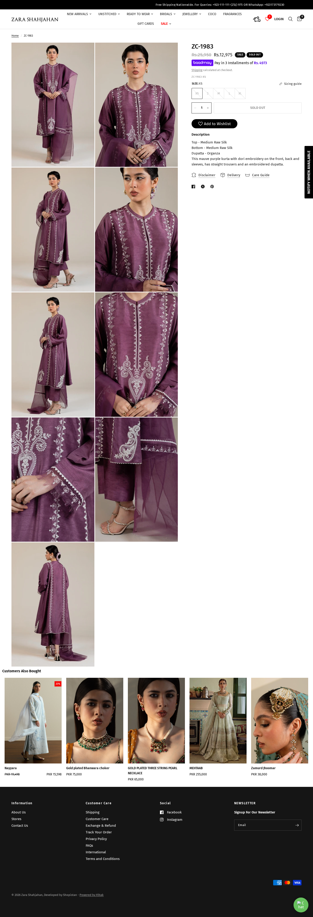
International (96, 852)
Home (15, 35)
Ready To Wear (138, 14)
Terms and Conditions (103, 859)
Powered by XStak (92, 895)
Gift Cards (145, 24)
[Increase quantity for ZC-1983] (207, 108)
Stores (16, 819)
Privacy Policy (96, 839)
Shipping (197, 70)
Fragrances (232, 14)
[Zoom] (84, 52)
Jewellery (190, 14)
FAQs (89, 845)
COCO (212, 14)
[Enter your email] (297, 825)
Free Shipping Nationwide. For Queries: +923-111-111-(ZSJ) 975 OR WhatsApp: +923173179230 (173, 4)
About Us (18, 812)
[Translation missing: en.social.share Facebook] (194, 186)
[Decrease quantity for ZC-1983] (195, 108)
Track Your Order (99, 832)
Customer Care (99, 803)
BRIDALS (166, 14)
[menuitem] (79, 14)
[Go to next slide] (294, 731)
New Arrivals (77, 14)
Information (21, 803)
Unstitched (107, 14)
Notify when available (308, 172)
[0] (298, 19)
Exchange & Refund (101, 826)
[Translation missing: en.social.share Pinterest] (213, 186)
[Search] (290, 19)
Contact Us (19, 826)
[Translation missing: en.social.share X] (203, 186)
